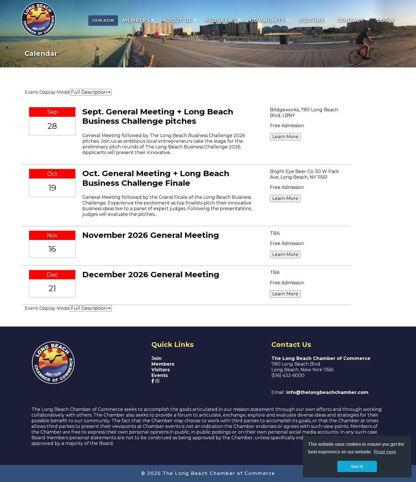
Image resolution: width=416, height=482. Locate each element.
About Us (177, 20)
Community (267, 20)
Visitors (311, 20)
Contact (350, 20)
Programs (221, 20)
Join (156, 358)
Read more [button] (385, 451)
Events (159, 375)
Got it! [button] (357, 466)
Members (136, 20)
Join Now (103, 20)
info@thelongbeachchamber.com (326, 392)
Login (385, 20)
